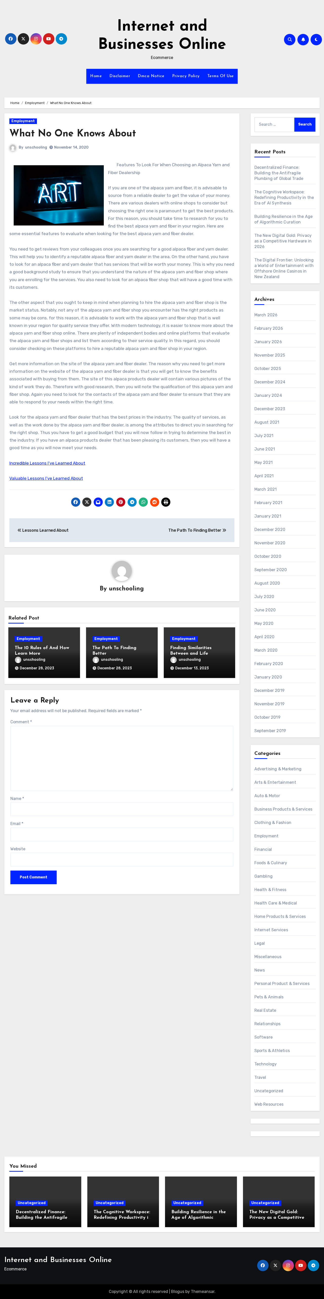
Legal (259, 943)
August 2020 (267, 583)
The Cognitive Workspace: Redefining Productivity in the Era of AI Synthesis (284, 197)
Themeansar (202, 1291)
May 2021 (263, 462)
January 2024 (268, 395)
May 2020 (264, 623)
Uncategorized (269, 1090)
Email (16, 823)
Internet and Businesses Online (58, 1260)
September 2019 (270, 730)
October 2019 (267, 717)
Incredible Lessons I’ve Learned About (47, 463)
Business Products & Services (283, 809)
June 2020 (265, 610)
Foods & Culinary (270, 862)
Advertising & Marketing (278, 769)
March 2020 (266, 650)
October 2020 (267, 556)
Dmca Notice (151, 76)
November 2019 (269, 704)
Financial (263, 849)
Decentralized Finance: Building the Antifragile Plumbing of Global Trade (278, 173)
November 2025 (269, 355)
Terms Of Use (220, 76)
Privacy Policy (186, 76)
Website (17, 849)
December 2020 (270, 529)
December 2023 (269, 408)
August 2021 (266, 422)
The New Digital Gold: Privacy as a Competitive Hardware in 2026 (283, 241)
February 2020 (268, 663)
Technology (265, 1064)
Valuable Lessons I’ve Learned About (46, 478)
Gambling (263, 876)
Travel (260, 1077)
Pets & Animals (269, 997)
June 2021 (264, 449)
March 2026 (266, 315)
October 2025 (267, 368)
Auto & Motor (267, 795)
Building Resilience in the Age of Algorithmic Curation (198, 1217)
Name (17, 798)
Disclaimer (119, 76)
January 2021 (267, 516)
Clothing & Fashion (273, 822)
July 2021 (264, 435)
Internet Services (271, 929)
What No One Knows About (72, 134)
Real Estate (265, 1010)
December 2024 (270, 382)
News (259, 970)
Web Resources (269, 1104)
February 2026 (268, 328)
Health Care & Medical (275, 903)
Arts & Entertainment (275, 782)
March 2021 (265, 489)
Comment (21, 721)
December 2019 (269, 690)
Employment (23, 121)
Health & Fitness (270, 889)
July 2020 (264, 596)
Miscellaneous (268, 956)
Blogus (177, 1291)
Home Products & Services (280, 916)
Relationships (267, 1023)
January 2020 (268, 677)
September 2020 (270, 569)
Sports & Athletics (272, 1050)
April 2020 (264, 636)
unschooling (36, 147)
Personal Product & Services (282, 983)
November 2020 (270, 543)
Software (263, 1037)
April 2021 (264, 475)
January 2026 (268, 341)
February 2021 (268, 502)
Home (96, 76)
